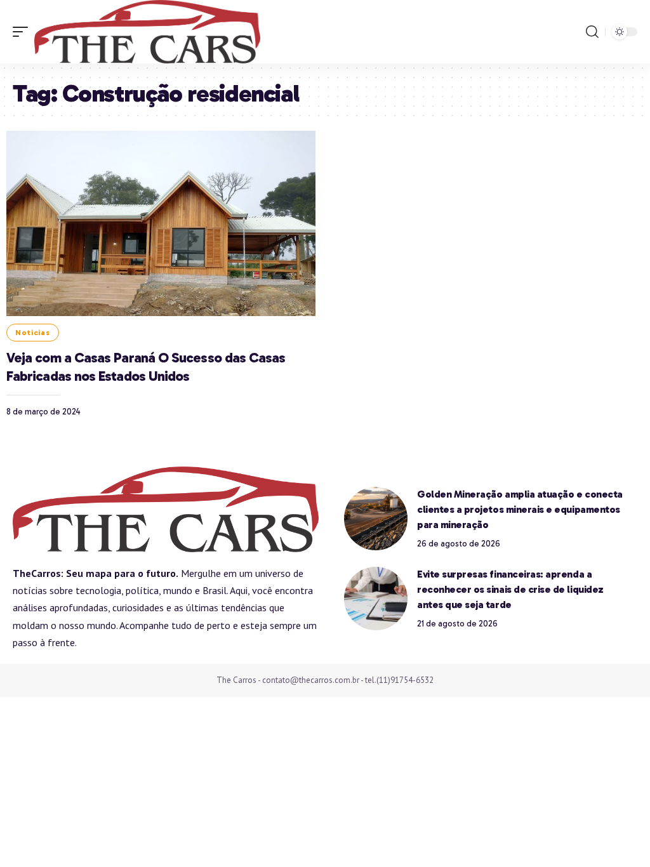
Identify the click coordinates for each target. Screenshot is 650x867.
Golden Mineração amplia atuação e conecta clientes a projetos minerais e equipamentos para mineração (520, 509)
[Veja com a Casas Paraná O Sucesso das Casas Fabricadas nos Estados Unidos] (160, 223)
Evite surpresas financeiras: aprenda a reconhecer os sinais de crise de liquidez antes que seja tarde (510, 589)
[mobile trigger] (23, 31)
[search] (592, 32)
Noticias (32, 332)
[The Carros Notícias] (147, 31)
